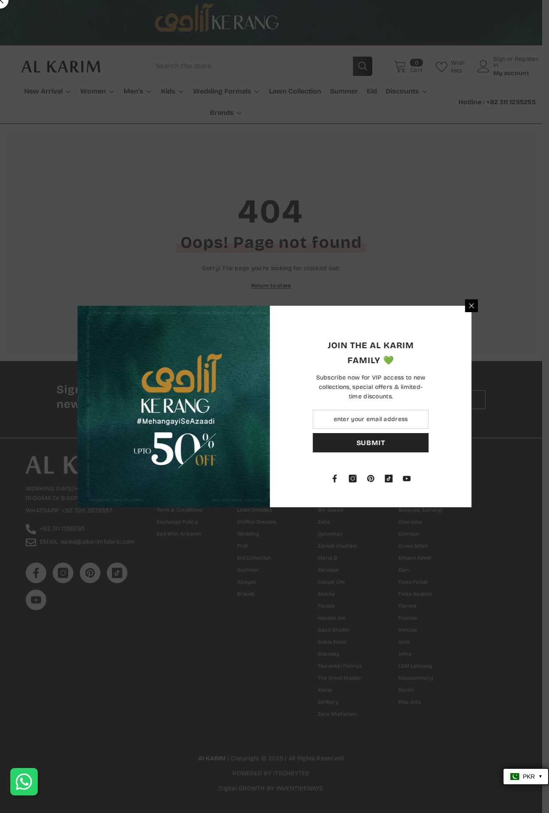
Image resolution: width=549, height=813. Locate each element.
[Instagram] (357, 479)
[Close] (476, 305)
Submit (375, 443)
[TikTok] (393, 479)
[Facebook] (339, 479)
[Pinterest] (375, 479)
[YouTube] (411, 479)
